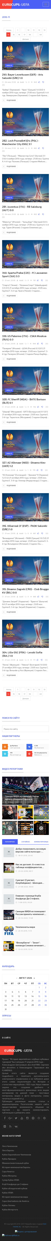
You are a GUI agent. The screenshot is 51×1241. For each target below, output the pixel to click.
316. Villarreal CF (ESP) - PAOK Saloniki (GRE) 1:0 (24, 527)
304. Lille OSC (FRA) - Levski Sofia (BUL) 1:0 (22, 654)
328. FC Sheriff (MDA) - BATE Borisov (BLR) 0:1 (24, 401)
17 (24, 35)
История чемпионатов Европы (16, 1167)
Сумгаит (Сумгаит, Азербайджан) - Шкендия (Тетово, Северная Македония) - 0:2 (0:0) (29, 881)
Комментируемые (41, 842)
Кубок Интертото (10, 1209)
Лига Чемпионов (9, 1146)
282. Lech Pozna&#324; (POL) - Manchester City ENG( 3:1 (20, 142)
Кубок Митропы (9, 1175)
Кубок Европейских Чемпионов (16, 1154)
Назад (8, 30)
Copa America (8, 1171)
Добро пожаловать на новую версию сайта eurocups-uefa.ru (31, 850)
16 (19, 35)
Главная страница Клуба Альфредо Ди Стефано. (28, 897)
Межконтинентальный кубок (15, 1163)
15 (14, 35)
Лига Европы (8, 1150)
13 (44, 30)
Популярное (10, 842)
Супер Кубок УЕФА (10, 1180)
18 (30, 35)
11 (33, 30)
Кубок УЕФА (7, 1192)
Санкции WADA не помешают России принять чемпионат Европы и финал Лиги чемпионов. (31, 913)
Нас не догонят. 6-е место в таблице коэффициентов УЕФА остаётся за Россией (30, 866)
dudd (22, 82)
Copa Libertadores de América (15, 1201)
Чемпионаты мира (25, 927)
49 (41, 35)
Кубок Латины (8, 1205)
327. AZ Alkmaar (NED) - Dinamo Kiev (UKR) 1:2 (23, 464)
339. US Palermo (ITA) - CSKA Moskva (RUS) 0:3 (24, 337)
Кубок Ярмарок (9, 1159)
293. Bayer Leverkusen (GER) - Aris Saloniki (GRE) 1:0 (22, 76)
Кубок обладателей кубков (14, 1188)
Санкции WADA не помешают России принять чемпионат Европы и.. (22, 797)
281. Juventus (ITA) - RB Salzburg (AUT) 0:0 (22, 208)
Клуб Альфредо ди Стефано (15, 1184)
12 (39, 30)
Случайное (25, 842)
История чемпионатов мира (15, 1197)
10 (28, 30)
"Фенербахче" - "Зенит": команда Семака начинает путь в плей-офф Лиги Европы (31, 944)
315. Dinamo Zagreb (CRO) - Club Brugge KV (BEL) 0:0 (25, 591)
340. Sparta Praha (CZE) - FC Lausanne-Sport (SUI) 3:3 (25, 274)
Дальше (25, 39)
